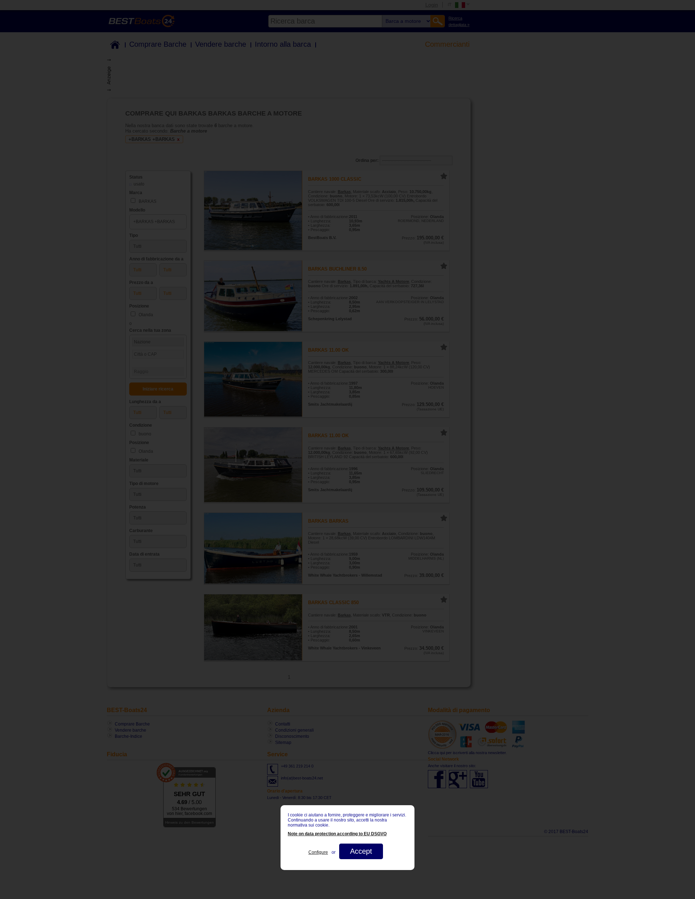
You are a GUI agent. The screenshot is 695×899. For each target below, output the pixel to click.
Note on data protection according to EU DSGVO (337, 833)
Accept (361, 851)
